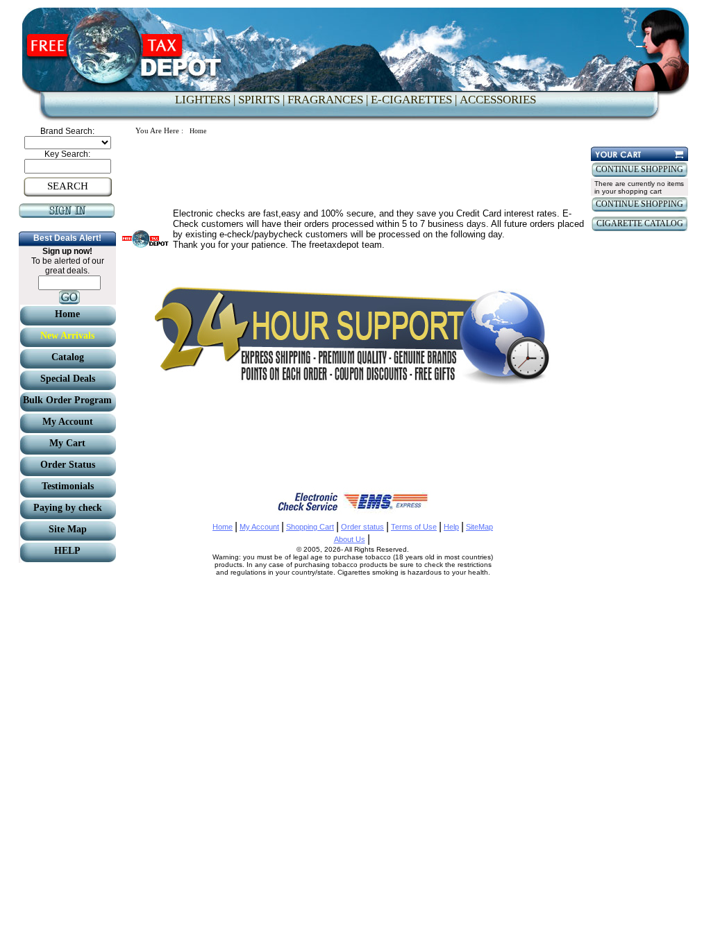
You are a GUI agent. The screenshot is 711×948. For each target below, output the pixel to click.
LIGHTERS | (205, 99)
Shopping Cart (310, 527)
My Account (259, 527)
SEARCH (67, 186)
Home (222, 527)
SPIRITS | (261, 99)
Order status (362, 527)
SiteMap (479, 527)
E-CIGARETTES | (414, 99)
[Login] (67, 214)
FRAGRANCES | (327, 99)
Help (451, 527)
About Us (349, 539)
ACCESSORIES (498, 99)
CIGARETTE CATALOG (639, 223)
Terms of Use (414, 527)
